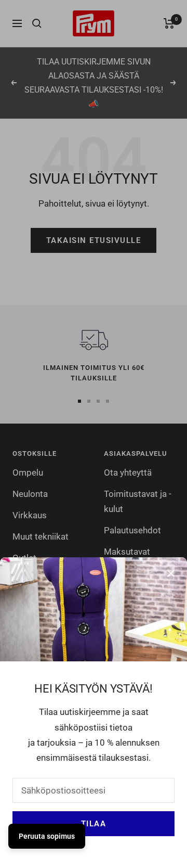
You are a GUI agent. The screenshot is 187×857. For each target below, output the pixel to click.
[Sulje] (171, 573)
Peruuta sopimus (47, 836)
